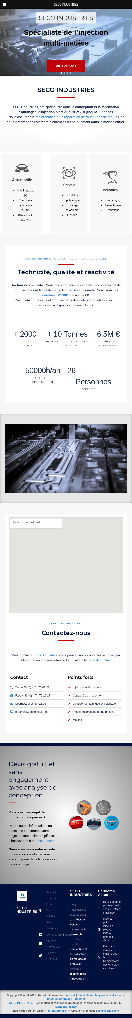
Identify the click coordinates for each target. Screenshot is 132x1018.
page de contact (100, 660)
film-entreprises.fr (57, 1010)
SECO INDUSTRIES (21, 1003)
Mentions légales (66, 1006)
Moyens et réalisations (109, 995)
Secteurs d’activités (59, 999)
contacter (47, 841)
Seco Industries (45, 655)
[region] (66, 42)
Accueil (70, 995)
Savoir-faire (85, 995)
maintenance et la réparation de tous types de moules (77, 117)
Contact (80, 999)
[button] (61, 73)
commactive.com (108, 1010)
